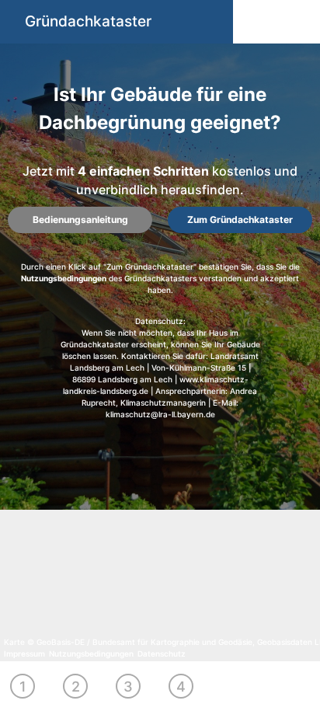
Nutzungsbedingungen (63, 278)
